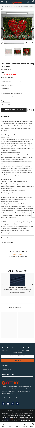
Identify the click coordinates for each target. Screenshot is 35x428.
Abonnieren (17, 360)
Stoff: (7, 77)
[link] (17, 284)
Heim (2, 6)
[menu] (2, 2)
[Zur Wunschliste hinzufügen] (29, 110)
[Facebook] (3, 403)
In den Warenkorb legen (14, 110)
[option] (17, 27)
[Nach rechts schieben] (32, 285)
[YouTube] (17, 403)
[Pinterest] (12, 403)
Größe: (7, 85)
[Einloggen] (28, 2)
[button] (29, 42)
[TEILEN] (33, 110)
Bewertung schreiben (17, 261)
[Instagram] (8, 403)
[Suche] (6, 2)
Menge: (3, 101)
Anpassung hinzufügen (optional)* (11, 94)
